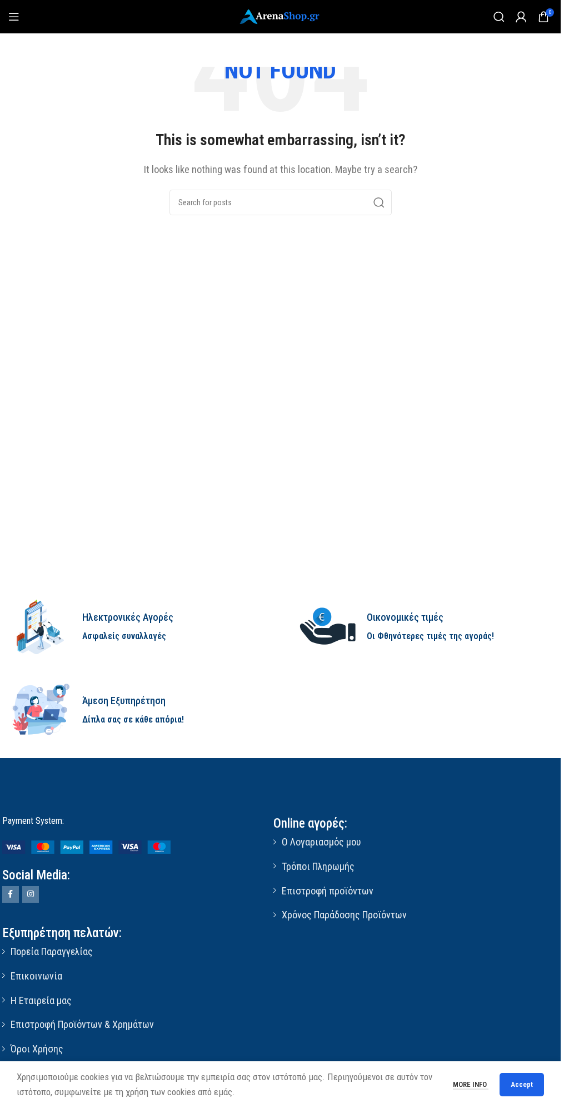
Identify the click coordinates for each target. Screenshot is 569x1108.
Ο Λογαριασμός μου (321, 842)
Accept (522, 1084)
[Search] (499, 17)
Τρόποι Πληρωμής (318, 866)
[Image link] (86, 846)
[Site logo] (280, 15)
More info (470, 1084)
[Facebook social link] (10, 894)
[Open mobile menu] (14, 17)
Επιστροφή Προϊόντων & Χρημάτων (82, 1024)
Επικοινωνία (36, 976)
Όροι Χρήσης (37, 1049)
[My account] (521, 17)
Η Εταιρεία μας (41, 1000)
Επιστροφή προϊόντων (327, 891)
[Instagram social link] (30, 894)
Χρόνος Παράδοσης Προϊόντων (344, 915)
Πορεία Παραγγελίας (52, 951)
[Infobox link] (138, 627)
